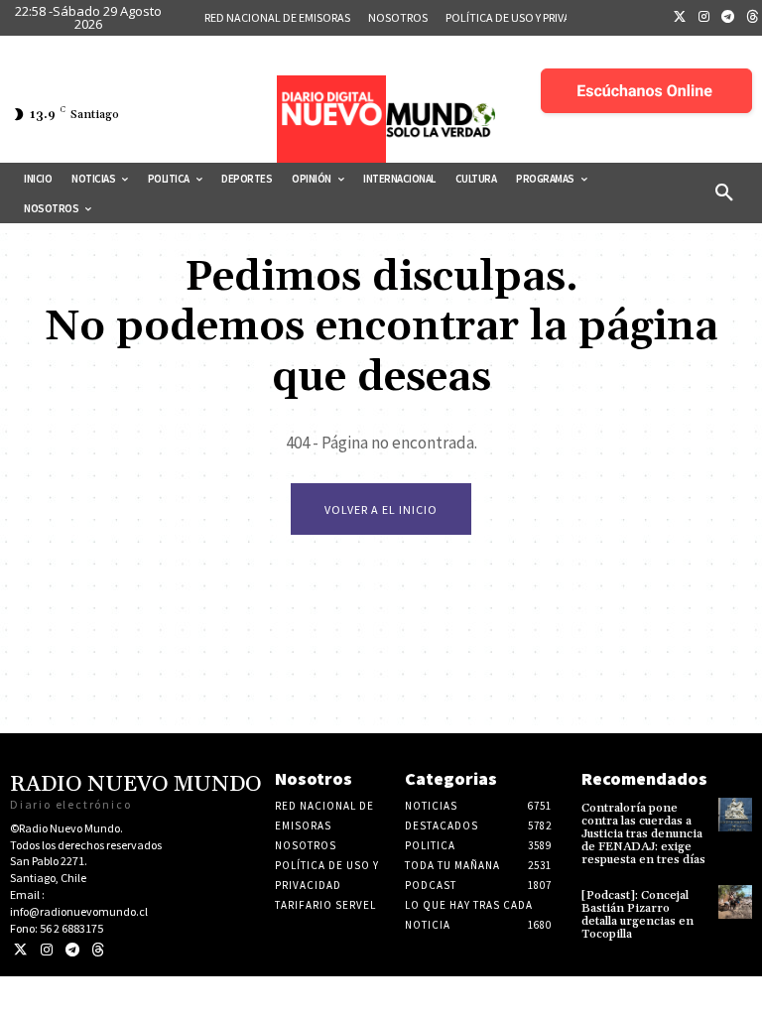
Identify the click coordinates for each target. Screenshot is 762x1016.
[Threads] (97, 950)
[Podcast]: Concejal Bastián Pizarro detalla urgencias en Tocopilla (637, 915)
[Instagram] (704, 18)
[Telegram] (728, 18)
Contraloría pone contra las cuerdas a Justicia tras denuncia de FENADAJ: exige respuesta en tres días (643, 834)
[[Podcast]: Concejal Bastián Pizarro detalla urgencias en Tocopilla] (735, 902)
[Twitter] (680, 18)
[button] (724, 193)
